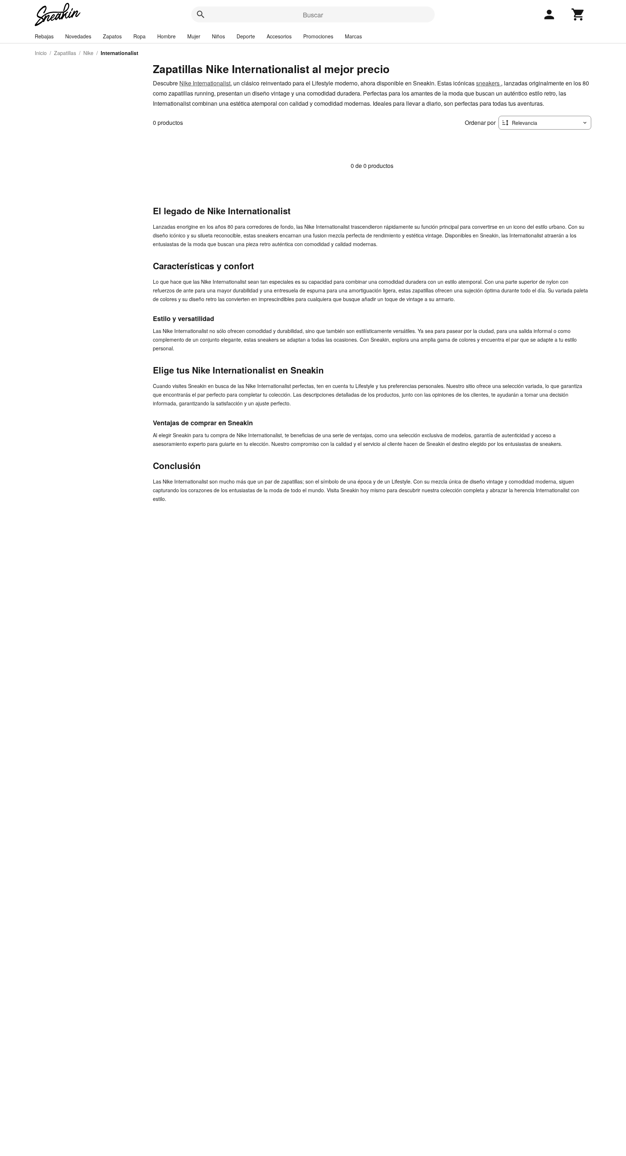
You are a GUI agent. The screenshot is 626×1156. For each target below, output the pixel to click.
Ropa (139, 36)
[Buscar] (201, 14)
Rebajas (44, 36)
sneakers (488, 83)
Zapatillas (65, 52)
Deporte (246, 36)
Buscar (313, 14)
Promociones (318, 36)
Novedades (78, 36)
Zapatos (112, 36)
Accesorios (279, 36)
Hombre (166, 36)
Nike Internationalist (204, 83)
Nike (88, 52)
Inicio (41, 52)
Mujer (193, 36)
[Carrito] (578, 14)
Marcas (353, 36)
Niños (218, 36)
